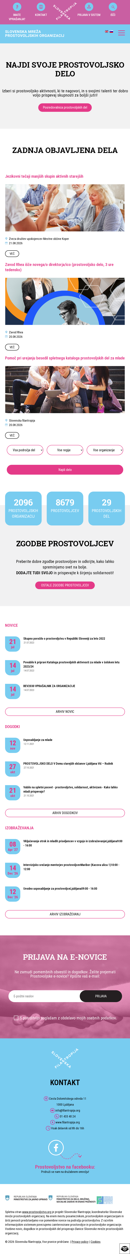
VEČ (12, 253)
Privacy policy (80, 1241)
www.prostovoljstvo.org (36, 1212)
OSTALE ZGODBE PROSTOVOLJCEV (65, 585)
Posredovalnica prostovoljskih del (65, 107)
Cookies (96, 1241)
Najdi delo (65, 470)
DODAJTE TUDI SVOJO (34, 573)
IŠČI (113, 15)
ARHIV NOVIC (65, 712)
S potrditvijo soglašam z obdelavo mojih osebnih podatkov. (68, 1018)
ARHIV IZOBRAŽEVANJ (65, 914)
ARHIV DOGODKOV (65, 813)
